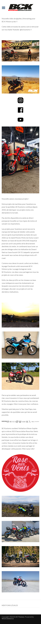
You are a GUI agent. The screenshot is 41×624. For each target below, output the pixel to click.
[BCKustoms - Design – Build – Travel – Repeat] (20, 7)
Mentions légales (10, 605)
